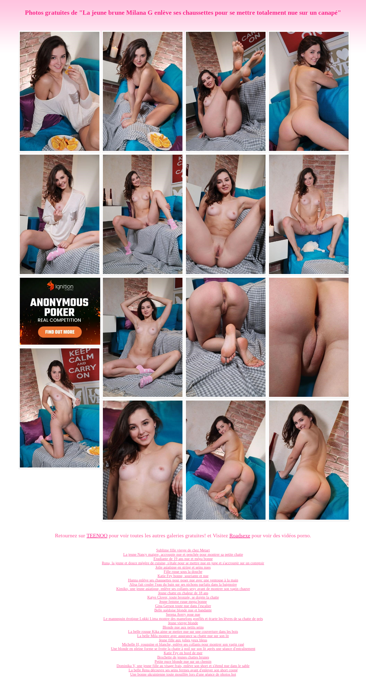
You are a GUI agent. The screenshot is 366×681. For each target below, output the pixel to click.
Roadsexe (239, 535)
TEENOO (97, 535)
